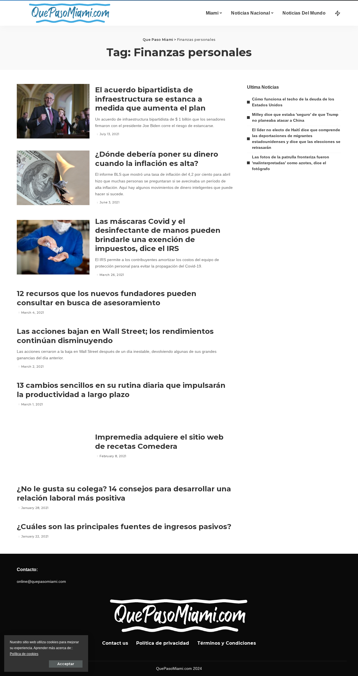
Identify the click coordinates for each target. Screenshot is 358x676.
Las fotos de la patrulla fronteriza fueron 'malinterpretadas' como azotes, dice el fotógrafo (290, 163)
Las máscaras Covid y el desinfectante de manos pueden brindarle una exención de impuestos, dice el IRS (157, 235)
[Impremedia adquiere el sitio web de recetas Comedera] (53, 446)
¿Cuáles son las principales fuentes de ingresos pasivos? (124, 526)
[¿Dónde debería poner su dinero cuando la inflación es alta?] (53, 178)
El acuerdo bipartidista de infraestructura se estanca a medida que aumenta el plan (150, 98)
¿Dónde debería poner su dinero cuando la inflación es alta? (156, 159)
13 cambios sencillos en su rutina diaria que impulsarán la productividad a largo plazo (121, 390)
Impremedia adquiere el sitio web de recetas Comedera (159, 442)
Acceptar (65, 664)
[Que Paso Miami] (68, 13)
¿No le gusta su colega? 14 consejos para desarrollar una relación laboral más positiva (124, 493)
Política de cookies (24, 654)
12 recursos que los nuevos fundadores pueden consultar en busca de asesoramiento (106, 298)
